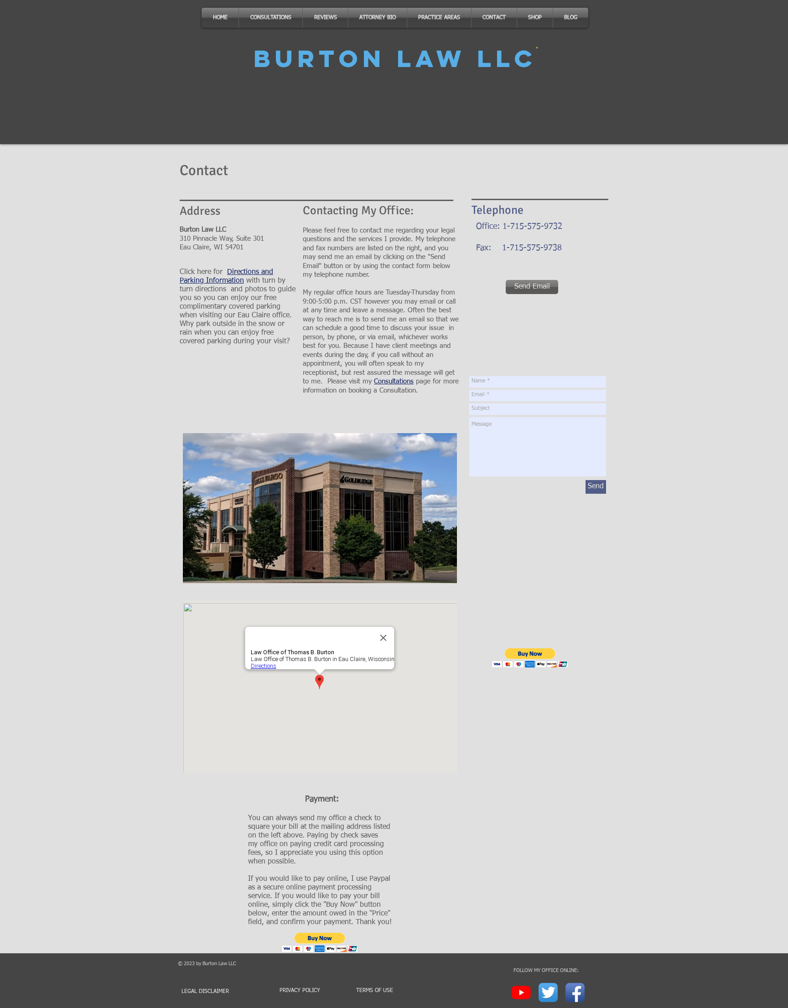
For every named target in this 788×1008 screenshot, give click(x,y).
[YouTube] (521, 992)
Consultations (394, 381)
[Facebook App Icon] (575, 992)
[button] (320, 942)
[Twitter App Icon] (548, 992)
